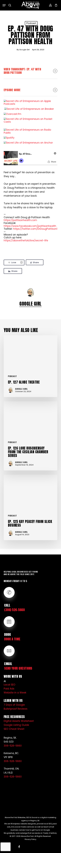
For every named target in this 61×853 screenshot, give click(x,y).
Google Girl (24, 49)
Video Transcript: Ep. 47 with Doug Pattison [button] (22, 71)
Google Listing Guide (16, 725)
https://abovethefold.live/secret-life (26, 240)
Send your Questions (18, 668)
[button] (4, 5)
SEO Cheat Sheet (14, 729)
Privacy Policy (30, 839)
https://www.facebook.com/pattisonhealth (30, 226)
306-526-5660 (13, 745)
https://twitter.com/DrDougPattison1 (35, 229)
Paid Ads (9, 688)
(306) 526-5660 (14, 609)
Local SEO (9, 684)
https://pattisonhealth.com (20, 220)
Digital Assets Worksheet (19, 721)
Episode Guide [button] (12, 90)
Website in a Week (15, 692)
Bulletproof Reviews (15, 708)
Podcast (31, 23)
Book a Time (12, 639)
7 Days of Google (14, 705)
